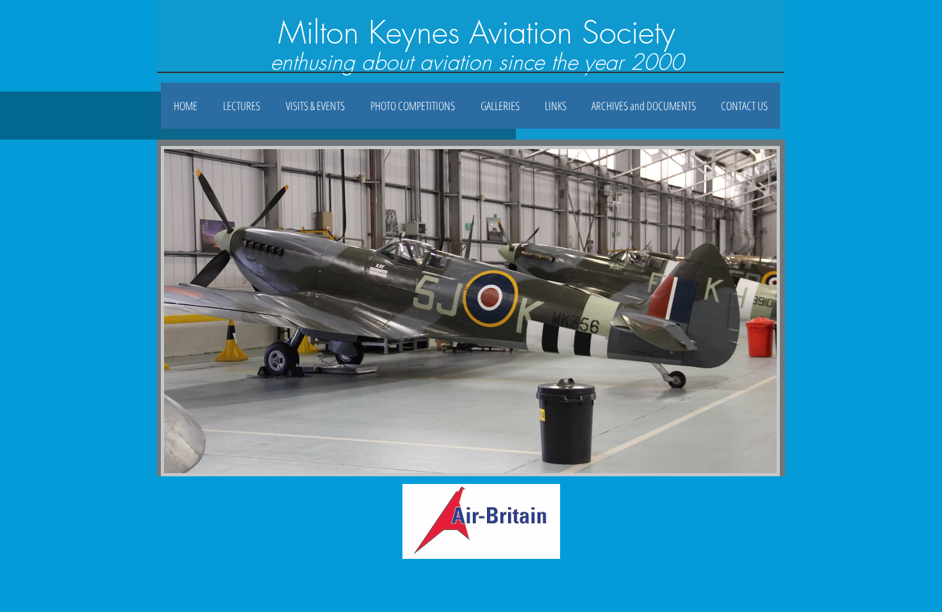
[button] (500, 106)
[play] (749, 462)
